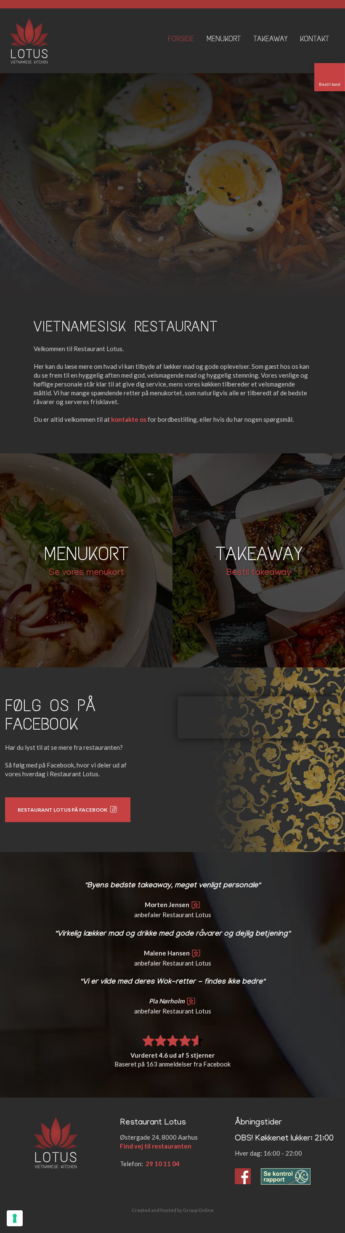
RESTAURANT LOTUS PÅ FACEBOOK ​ (63, 810)
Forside (181, 38)
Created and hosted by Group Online (173, 1210)
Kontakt (314, 38)
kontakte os (128, 419)
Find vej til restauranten (155, 1146)
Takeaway (270, 38)
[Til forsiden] (29, 41)
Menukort (224, 38)
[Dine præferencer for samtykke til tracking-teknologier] (15, 1218)
